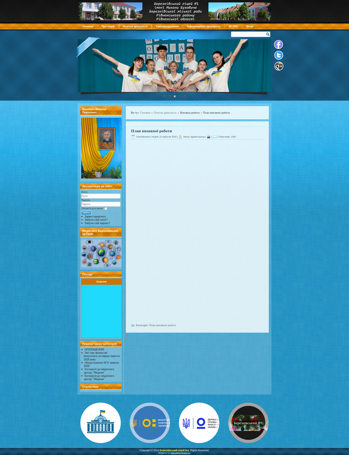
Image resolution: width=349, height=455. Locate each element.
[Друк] (209, 136)
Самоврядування (167, 26)
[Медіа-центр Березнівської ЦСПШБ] (101, 253)
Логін (84, 192)
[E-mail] (214, 136)
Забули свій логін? (96, 219)
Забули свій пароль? (97, 223)
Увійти (86, 212)
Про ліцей (108, 26)
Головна (88, 26)
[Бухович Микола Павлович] (101, 177)
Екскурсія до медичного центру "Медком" (99, 371)
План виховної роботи (151, 131)
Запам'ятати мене (92, 208)
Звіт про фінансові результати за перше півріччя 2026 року (102, 356)
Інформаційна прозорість (204, 26)
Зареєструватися (95, 216)
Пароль (85, 200)
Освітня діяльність (135, 26)
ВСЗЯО (233, 26)
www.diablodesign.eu (180, 453)
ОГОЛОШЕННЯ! (94, 349)
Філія (249, 26)
